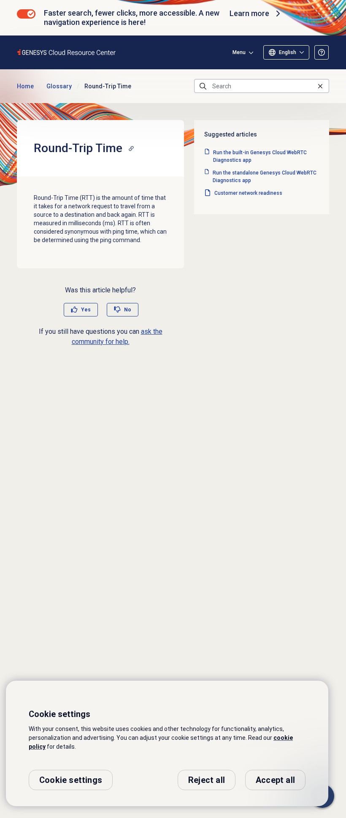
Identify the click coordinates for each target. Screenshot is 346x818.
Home (25, 86)
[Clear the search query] (320, 86)
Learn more (249, 13)
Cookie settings (70, 780)
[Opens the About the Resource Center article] (321, 52)
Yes (86, 310)
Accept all (275, 780)
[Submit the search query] (203, 86)
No (127, 310)
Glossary (59, 86)
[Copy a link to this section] (131, 148)
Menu (239, 52)
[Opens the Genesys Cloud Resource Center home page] (66, 52)
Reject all (206, 780)
